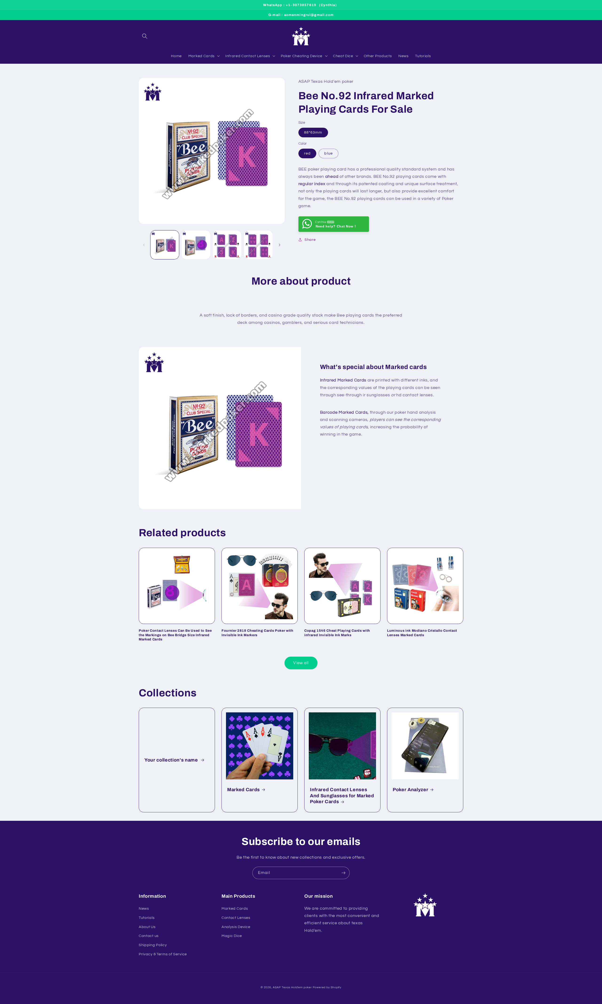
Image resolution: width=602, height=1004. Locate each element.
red (307, 153)
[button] (145, 36)
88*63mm (313, 132)
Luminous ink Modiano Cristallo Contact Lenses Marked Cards (422, 633)
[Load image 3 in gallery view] (227, 244)
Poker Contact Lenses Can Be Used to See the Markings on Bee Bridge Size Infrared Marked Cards (175, 635)
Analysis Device (236, 927)
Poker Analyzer (410, 789)
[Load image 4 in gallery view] (258, 244)
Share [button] (310, 240)
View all (301, 663)
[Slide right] (279, 245)
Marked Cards (243, 789)
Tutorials (146, 918)
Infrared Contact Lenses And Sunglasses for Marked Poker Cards (342, 795)
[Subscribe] (343, 873)
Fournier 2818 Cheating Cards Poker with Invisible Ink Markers (257, 633)
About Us (147, 927)
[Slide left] (144, 245)
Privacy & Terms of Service (163, 954)
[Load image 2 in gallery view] (196, 244)
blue (328, 153)
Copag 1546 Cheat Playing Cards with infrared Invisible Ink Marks (337, 633)
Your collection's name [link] (171, 760)
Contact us (149, 936)
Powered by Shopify (327, 987)
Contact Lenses (236, 918)
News (144, 908)
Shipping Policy (153, 945)
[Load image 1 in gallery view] (164, 244)
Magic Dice (232, 936)
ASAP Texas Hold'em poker (292, 987)
